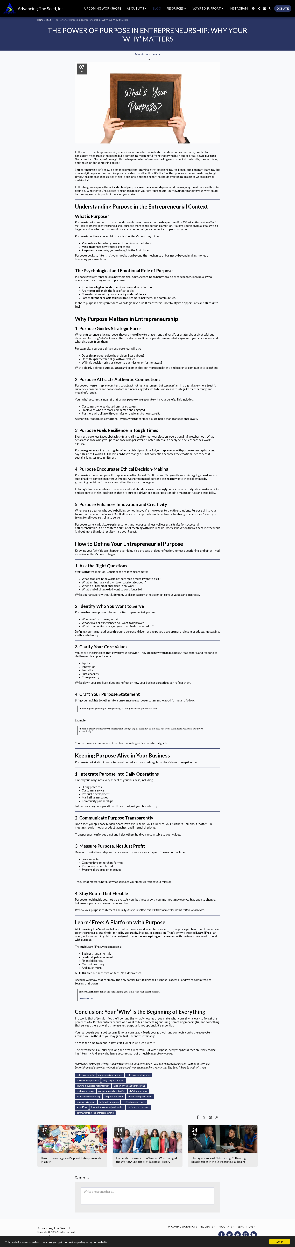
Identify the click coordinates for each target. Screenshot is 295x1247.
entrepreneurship (85, 1075)
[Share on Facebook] (197, 1117)
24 (194, 1131)
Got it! (280, 1241)
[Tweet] (204, 1117)
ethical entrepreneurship (140, 1096)
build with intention (109, 1102)
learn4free (82, 1107)
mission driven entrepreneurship (130, 1085)
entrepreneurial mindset (139, 1075)
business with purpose (88, 1080)
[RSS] (217, 1117)
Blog (48, 19)
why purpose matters (113, 1080)
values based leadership (89, 1096)
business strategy (85, 1091)
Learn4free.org (86, 998)
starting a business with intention (93, 1085)
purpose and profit (114, 1096)
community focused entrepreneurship (95, 1112)
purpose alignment (86, 1102)
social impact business (139, 1107)
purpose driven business (110, 1075)
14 (119, 1131)
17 (44, 1131)
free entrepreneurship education (107, 1107)
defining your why (138, 1091)
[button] (137, 8)
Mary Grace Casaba (147, 54)
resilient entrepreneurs (134, 1102)
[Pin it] (210, 1117)
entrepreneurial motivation (111, 1091)
